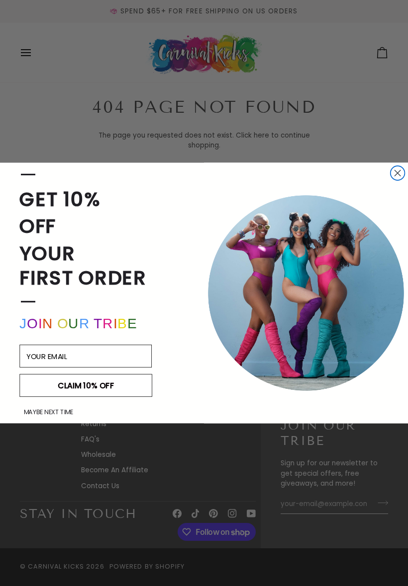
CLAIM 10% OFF (85, 385)
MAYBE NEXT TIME (48, 412)
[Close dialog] (398, 173)
